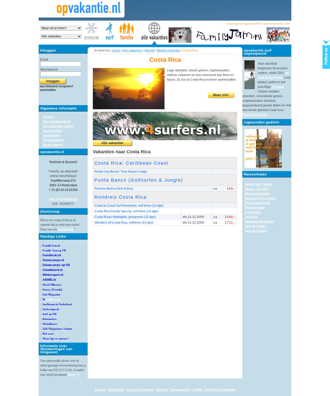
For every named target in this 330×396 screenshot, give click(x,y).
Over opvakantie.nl (56, 121)
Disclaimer (116, 390)
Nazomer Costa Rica (260, 198)
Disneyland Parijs (257, 203)
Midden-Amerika (168, 50)
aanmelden (48, 90)
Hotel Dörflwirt (255, 226)
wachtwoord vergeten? (56, 86)
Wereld (149, 50)
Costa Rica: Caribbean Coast (131, 163)
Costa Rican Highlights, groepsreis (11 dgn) (125, 217)
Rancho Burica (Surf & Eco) (114, 188)
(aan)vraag (66, 229)
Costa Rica (253, 212)
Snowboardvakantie (259, 221)
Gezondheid (51, 135)
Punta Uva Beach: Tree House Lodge (121, 171)
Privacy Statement (140, 390)
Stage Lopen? (53, 145)
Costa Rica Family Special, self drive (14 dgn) (126, 211)
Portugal (278, 87)
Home (116, 50)
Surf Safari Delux (254, 114)
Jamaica (251, 217)
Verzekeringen (53, 140)
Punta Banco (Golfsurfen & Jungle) (138, 180)
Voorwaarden (52, 131)
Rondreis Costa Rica (120, 197)
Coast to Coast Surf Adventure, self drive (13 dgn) (129, 205)
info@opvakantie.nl (63, 199)
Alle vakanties (132, 50)
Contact (48, 117)
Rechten (162, 390)
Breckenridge (255, 207)
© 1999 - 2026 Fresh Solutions (213, 390)
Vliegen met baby (257, 194)
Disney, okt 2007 (257, 189)
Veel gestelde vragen (58, 126)
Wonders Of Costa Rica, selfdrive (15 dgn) (124, 222)
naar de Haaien (256, 231)
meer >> (74, 374)
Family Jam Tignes (258, 184)
